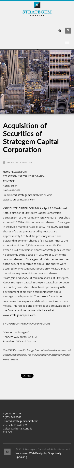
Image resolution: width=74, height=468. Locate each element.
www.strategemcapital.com (19, 199)
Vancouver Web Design (30, 453)
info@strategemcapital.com (26, 195)
